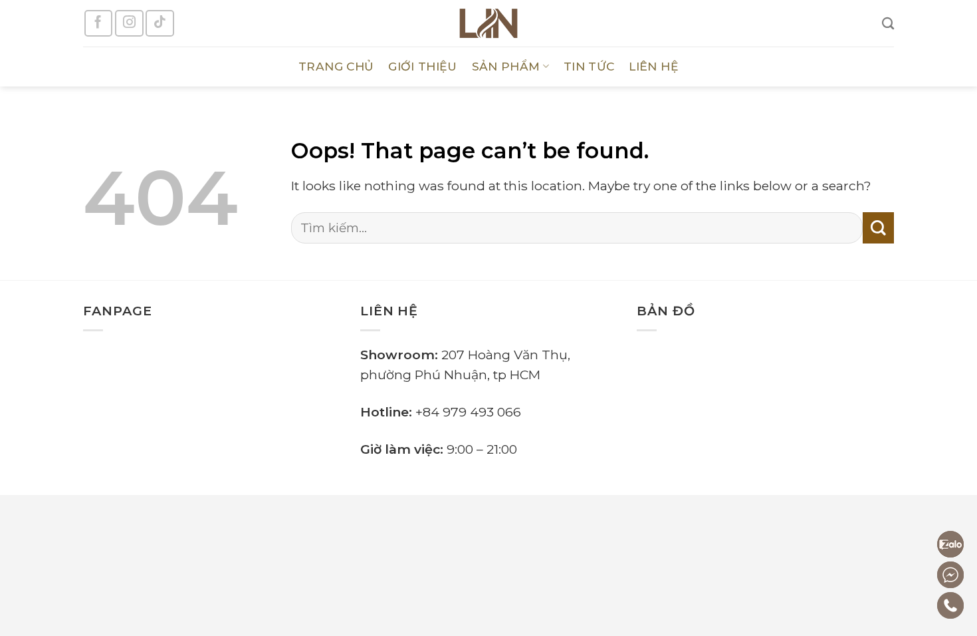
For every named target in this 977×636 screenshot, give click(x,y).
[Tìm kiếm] (888, 23)
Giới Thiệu (422, 66)
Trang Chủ (336, 66)
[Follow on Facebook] (98, 23)
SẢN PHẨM (506, 66)
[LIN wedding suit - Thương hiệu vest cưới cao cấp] (488, 23)
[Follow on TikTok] (159, 23)
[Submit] (878, 227)
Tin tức (589, 66)
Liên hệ (653, 66)
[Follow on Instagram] (129, 23)
